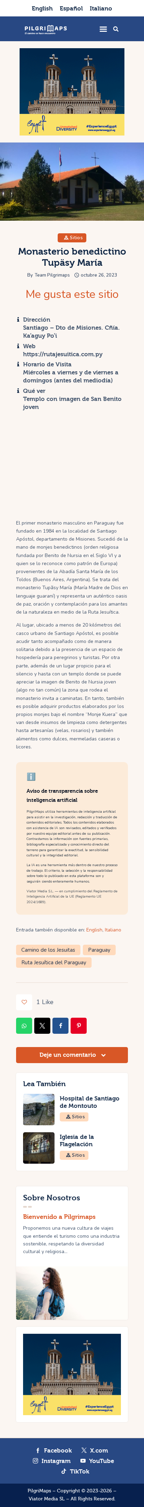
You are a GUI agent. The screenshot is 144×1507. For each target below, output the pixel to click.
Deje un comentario (68, 1055)
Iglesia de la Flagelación (77, 1141)
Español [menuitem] (71, 8)
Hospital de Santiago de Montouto (90, 1102)
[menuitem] (42, 8)
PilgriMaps (39, 1491)
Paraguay (99, 949)
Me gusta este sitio (72, 294)
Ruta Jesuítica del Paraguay (53, 962)
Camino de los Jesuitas (48, 949)
